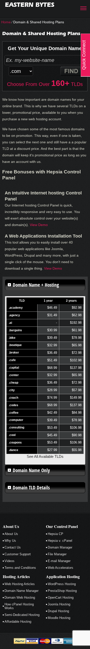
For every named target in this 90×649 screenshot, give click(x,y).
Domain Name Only (31, 470)
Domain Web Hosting (19, 597)
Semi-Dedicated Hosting (22, 615)
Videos (9, 561)
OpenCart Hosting (61, 597)
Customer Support (17, 554)
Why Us (10, 541)
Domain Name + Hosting (36, 285)
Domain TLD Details (31, 487)
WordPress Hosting (62, 584)
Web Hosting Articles (19, 584)
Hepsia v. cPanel (60, 541)
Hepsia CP (55, 534)
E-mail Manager (59, 561)
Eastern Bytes (29, 5)
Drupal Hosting (58, 611)
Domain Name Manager (21, 591)
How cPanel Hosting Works (19, 606)
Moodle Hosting (59, 618)
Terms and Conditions (20, 568)
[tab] (45, 284)
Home (6, 22)
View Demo (39, 225)
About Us (11, 534)
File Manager (57, 554)
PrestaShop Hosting (62, 591)
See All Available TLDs (45, 456)
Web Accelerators (60, 568)
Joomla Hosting (59, 604)
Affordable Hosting (17, 621)
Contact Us (12, 547)
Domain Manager (60, 547)
